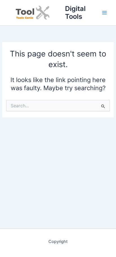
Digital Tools (75, 12)
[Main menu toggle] (104, 13)
